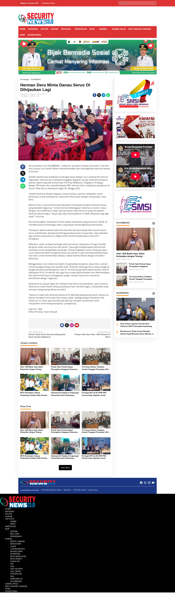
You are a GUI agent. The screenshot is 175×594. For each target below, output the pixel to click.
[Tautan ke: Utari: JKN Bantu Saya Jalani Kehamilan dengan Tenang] (135, 239)
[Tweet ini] (99, 95)
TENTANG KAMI (79, 490)
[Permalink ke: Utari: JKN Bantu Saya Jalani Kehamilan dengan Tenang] (34, 356)
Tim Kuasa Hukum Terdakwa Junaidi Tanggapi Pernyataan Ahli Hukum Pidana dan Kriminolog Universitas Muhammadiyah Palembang (95, 368)
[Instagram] (72, 325)
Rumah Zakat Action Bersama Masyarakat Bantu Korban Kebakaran (47, 334)
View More (65, 468)
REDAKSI (67, 490)
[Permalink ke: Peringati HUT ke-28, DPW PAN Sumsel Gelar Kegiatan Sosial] (96, 382)
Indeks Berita (93, 490)
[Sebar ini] (94, 95)
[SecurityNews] (36, 18)
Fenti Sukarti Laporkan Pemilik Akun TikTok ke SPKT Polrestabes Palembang (136, 325)
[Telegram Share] (103, 95)
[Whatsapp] (108, 95)
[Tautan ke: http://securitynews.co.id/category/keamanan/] (153, 293)
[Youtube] (77, 325)
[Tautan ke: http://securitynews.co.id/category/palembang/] (153, 223)
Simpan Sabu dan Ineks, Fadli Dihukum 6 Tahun (92, 334)
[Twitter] (67, 325)
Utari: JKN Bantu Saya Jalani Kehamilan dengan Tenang (31, 368)
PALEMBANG (24, 96)
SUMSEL (32, 96)
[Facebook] (62, 325)
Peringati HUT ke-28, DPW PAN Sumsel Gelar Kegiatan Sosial (94, 394)
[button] (154, 3)
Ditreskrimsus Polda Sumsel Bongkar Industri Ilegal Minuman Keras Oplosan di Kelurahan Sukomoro (136, 332)
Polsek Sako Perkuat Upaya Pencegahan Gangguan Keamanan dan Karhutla (64, 368)
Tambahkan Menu (48, 3)
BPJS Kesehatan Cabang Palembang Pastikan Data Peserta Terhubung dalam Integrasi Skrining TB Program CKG (34, 394)
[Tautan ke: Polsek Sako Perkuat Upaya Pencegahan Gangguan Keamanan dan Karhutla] (121, 268)
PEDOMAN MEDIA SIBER (51, 490)
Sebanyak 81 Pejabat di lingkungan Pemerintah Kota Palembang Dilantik (65, 394)
